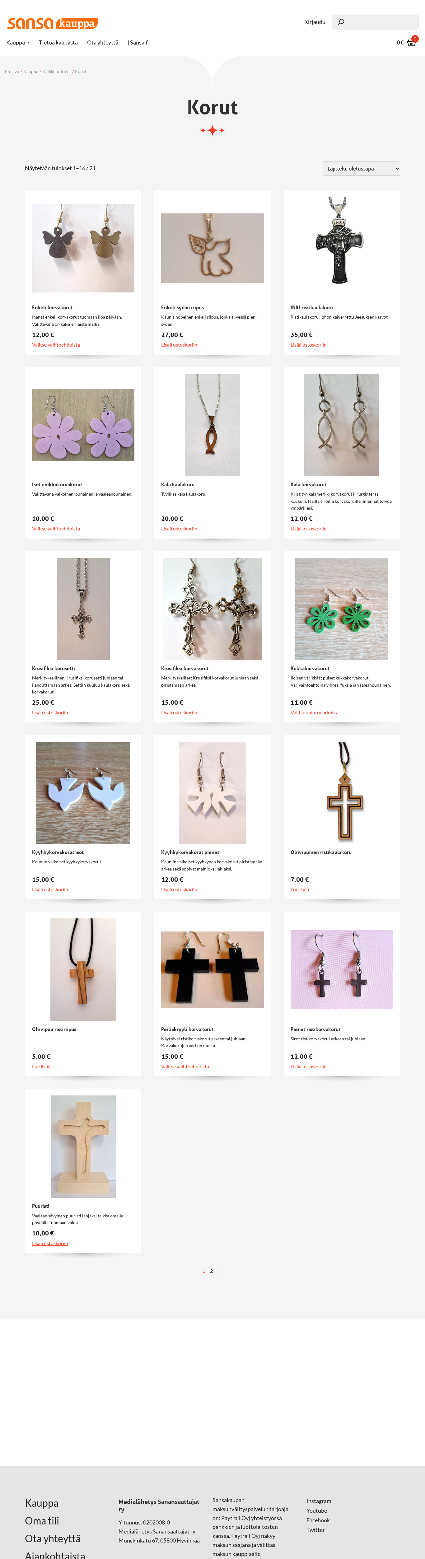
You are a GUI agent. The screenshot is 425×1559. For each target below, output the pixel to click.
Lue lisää (300, 889)
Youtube (316, 1510)
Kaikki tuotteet (56, 71)
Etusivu (12, 71)
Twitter (315, 1530)
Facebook (318, 1520)
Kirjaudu (314, 22)
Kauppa (15, 42)
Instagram (318, 1501)
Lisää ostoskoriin (179, 345)
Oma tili (42, 1521)
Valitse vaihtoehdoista (56, 345)
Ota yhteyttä (53, 1538)
